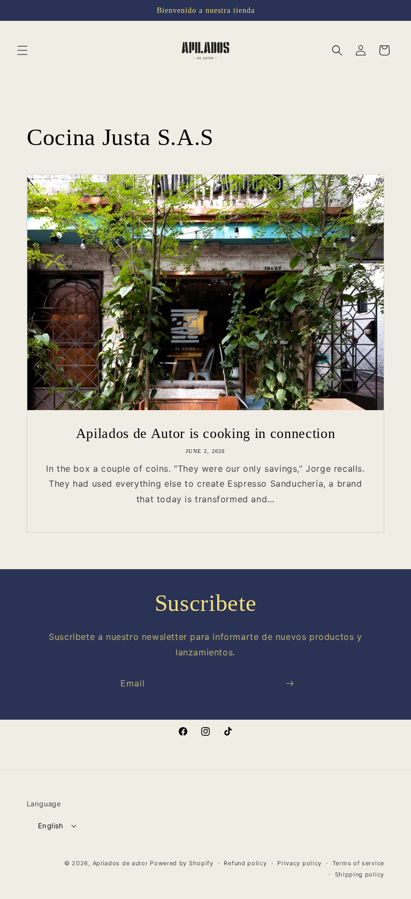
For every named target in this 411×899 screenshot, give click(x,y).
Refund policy (245, 863)
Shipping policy (360, 874)
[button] (22, 50)
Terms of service (358, 863)
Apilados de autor (120, 863)
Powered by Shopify (182, 863)
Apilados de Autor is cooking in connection (206, 433)
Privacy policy (299, 863)
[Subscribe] (289, 683)
